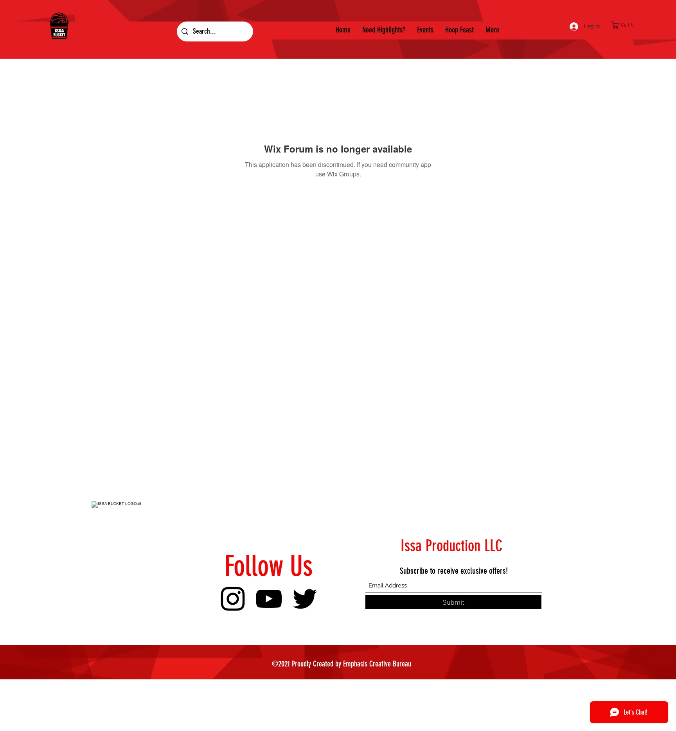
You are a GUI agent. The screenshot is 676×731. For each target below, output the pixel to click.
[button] (624, 25)
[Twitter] (305, 599)
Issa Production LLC (452, 546)
